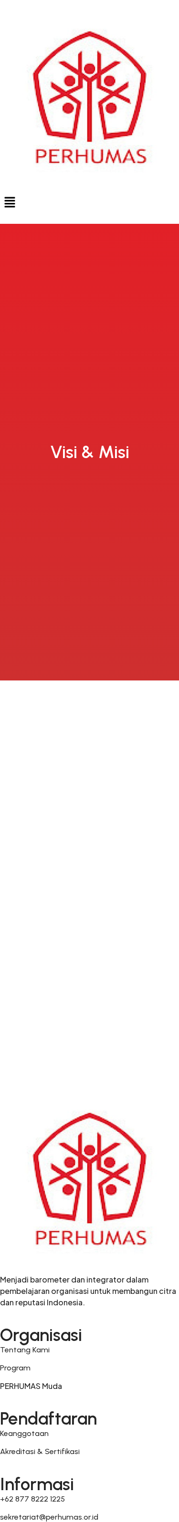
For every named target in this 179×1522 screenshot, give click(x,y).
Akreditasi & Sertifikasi (40, 1451)
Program (15, 1367)
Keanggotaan (24, 1433)
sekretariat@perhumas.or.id (49, 1517)
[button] (89, 202)
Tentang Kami (25, 1349)
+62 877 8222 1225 (32, 1498)
